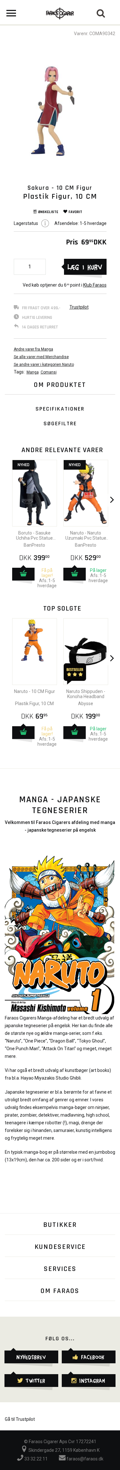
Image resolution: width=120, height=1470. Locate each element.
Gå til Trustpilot (20, 1419)
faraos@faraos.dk (84, 1458)
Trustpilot (79, 307)
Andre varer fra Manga (33, 349)
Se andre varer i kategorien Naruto (44, 364)
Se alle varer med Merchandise (41, 357)
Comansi (49, 372)
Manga (33, 372)
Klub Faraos (95, 285)
